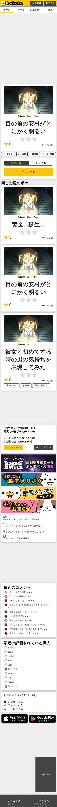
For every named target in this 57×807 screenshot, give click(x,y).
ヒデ (10, 660)
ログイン (50, 3)
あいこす (12, 673)
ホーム (6, 9)
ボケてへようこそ (43, 447)
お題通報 (34, 154)
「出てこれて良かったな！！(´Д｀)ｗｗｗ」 (26, 624)
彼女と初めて (41, 385)
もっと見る (28, 172)
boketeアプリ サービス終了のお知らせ (21, 518)
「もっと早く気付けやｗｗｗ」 (21, 592)
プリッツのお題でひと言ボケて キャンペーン (24, 530)
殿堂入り (12, 804)
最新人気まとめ (40, 804)
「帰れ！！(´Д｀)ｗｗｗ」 (19, 616)
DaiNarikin (12, 686)
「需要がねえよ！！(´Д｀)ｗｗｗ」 (22, 612)
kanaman (12, 647)
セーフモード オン (13, 447)
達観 (10, 665)
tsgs (10, 677)
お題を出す (35, 9)
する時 (26, 385)
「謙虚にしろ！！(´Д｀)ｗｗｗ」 (21, 600)
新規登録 (36, 3)
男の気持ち (11, 385)
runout (11, 682)
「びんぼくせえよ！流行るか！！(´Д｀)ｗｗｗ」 (28, 629)
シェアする (8, 154)
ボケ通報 (22, 154)
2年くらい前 (47, 145)
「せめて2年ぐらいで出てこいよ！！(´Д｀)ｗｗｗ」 (28, 606)
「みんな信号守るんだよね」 (20, 620)
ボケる (21, 9)
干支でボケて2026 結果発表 (16, 537)
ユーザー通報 (48, 154)
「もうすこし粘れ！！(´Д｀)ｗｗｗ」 (23, 633)
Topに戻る (45, 774)
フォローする (14, 705)
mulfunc (11, 656)
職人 (50, 9)
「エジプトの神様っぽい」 (19, 596)
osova (10, 652)
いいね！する (14, 701)
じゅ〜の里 (12, 669)
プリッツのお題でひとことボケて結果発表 (22, 524)
